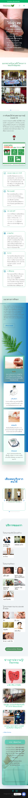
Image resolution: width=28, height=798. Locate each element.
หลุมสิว (5, 630)
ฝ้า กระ (17, 620)
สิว (4, 620)
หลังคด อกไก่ (19, 545)
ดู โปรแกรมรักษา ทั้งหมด (14, 649)
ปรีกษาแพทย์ (9, 325)
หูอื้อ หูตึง (6, 576)
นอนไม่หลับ (7, 599)
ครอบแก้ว (14, 425)
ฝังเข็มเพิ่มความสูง (6, 545)
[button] (4, 500)
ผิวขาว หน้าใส (8, 641)
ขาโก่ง (5, 557)
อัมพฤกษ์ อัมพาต (6, 588)
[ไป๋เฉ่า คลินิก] (15, 780)
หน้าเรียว (18, 631)
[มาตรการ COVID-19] (14, 164)
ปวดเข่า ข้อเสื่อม (18, 588)
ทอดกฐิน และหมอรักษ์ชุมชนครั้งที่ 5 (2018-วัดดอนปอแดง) (14, 705)
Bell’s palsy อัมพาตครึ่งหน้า (20, 576)
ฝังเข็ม (14, 371)
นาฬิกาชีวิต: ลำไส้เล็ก (14, 685)
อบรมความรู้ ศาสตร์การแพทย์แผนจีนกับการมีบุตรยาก (14, 727)
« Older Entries (7, 732)
